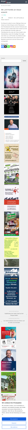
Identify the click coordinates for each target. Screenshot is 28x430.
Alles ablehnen (14, 427)
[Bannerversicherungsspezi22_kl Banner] (11, 142)
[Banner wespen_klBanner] (11, 162)
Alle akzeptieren (14, 419)
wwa (5, 15)
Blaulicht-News (6, 5)
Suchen (3, 58)
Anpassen (14, 423)
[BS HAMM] (8, 347)
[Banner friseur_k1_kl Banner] (11, 114)
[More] (14, 46)
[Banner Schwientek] (11, 305)
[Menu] (26, 2)
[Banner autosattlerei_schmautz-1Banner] (11, 257)
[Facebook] (2, 46)
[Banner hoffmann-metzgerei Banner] (11, 235)
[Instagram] (11, 46)
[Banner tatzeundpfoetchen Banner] (11, 210)
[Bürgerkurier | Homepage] (7, 2)
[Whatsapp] (8, 46)
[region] (14, 415)
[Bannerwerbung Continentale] (8, 370)
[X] (5, 46)
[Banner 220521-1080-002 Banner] (11, 88)
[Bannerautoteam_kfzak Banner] (11, 184)
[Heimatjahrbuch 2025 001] (8, 392)
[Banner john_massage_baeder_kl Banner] (11, 266)
